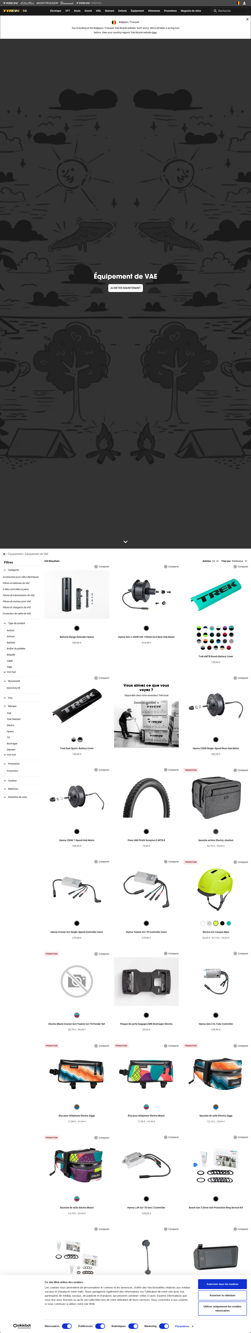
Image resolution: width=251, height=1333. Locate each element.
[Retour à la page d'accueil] (4, 553)
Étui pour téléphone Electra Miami (146, 1115)
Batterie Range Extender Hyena (77, 637)
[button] (9, 672)
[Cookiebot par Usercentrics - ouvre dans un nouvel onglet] (22, 1326)
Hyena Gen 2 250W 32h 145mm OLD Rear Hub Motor (146, 637)
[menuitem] (55, 10)
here (154, 32)
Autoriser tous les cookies (222, 1284)
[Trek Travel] (89, 3)
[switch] (100, 1326)
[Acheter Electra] (27, 3)
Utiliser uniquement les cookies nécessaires (222, 1308)
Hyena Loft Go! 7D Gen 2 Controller (146, 1207)
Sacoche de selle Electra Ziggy (215, 1115)
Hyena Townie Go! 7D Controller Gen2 (146, 932)
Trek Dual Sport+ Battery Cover (77, 748)
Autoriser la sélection (222, 1295)
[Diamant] (67, 3)
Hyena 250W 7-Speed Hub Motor (76, 840)
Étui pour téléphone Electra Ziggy (77, 1115)
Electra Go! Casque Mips (216, 932)
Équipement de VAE (36, 554)
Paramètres (182, 1326)
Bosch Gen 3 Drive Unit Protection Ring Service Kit (216, 1207)
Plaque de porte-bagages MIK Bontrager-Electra (146, 1024)
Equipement (15, 554)
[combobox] (230, 11)
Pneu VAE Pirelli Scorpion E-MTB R (146, 840)
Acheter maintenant (125, 288)
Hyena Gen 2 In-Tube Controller (216, 1024)
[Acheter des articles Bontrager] (47, 3)
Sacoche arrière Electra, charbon (215, 840)
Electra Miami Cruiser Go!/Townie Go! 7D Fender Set (76, 1024)
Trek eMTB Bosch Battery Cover (216, 656)
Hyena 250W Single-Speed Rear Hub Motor (216, 748)
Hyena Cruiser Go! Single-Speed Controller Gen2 (77, 932)
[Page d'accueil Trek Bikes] (11, 3)
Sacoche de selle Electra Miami (77, 1207)
